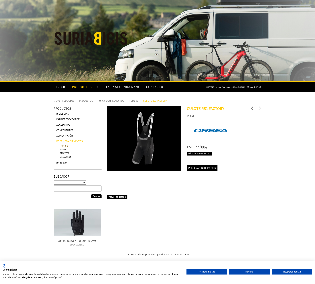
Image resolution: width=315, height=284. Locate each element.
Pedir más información (202, 168)
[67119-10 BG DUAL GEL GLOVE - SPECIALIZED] (78, 222)
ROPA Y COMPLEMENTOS (111, 100)
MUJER (63, 149)
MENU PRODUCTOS (64, 100)
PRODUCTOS (86, 100)
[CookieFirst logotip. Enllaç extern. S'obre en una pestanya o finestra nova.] (4, 266)
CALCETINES (65, 156)
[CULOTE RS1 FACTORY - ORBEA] (144, 138)
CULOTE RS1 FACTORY (155, 100)
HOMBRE (133, 100)
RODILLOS (61, 163)
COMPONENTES (64, 130)
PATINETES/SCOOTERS (68, 119)
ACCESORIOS (63, 124)
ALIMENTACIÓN (64, 135)
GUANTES (64, 153)
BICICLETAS (62, 113)
